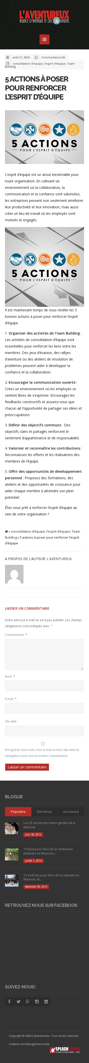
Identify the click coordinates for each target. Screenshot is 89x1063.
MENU (44, 39)
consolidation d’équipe (28, 63)
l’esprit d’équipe (55, 63)
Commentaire (16, 635)
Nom (10, 676)
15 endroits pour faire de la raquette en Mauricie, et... (51, 877)
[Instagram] (36, 1001)
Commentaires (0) (53, 57)
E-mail (11, 699)
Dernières (44, 811)
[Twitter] (18, 1001)
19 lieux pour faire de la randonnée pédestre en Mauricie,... (48, 851)
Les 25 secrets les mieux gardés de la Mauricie (49, 825)
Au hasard (71, 811)
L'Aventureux (59, 558)
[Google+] (27, 1001)
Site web (11, 721)
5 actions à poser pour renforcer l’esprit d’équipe (36, 88)
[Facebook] (9, 1001)
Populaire (18, 811)
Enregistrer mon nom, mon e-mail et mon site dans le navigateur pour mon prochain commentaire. (42, 753)
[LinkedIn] (46, 1001)
